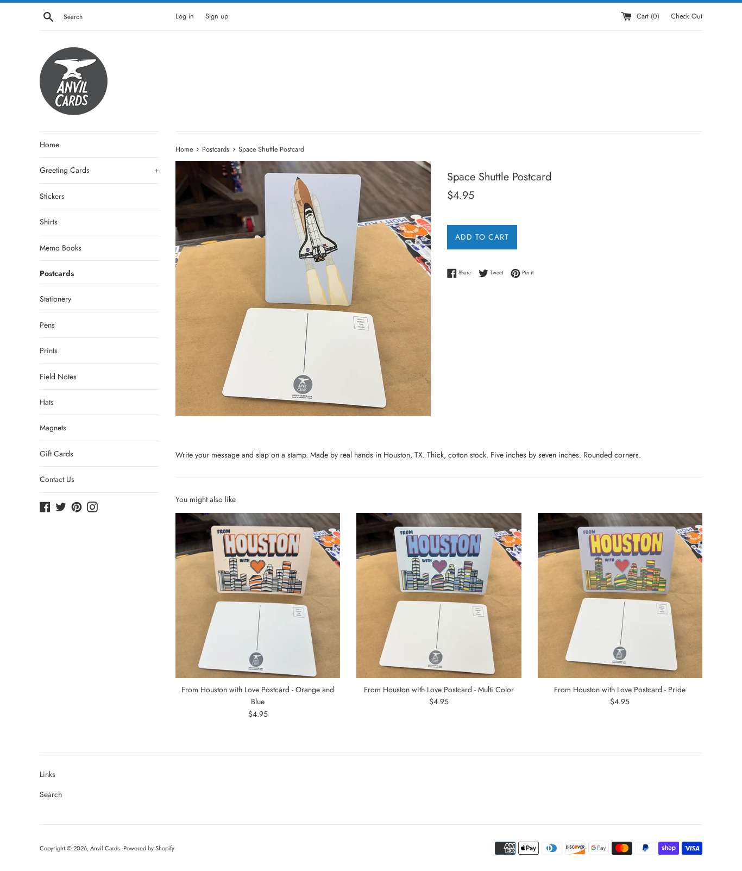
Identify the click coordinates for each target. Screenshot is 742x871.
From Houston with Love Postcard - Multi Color (439, 689)
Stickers (52, 196)
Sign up (216, 16)
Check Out (686, 16)
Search (51, 794)
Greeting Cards (99, 170)
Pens (47, 324)
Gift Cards (56, 453)
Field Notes (58, 376)
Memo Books (60, 247)
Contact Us (57, 479)
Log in (184, 16)
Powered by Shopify (148, 848)
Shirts (49, 221)
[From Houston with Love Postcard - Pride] (620, 595)
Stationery (55, 298)
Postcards (57, 273)
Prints (49, 350)
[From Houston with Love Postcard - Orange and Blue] (257, 595)
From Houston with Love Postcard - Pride (620, 689)
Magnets (53, 427)
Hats (47, 402)
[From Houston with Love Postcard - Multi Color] (438, 595)
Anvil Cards (105, 848)
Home (49, 144)
